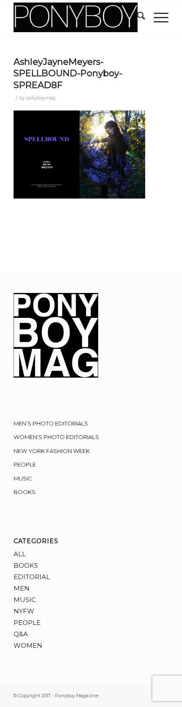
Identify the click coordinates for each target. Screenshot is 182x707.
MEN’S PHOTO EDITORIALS (51, 423)
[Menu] (156, 17)
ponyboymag (40, 98)
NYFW (24, 611)
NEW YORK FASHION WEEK (52, 450)
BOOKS (25, 492)
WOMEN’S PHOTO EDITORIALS (56, 437)
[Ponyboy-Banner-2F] (75, 17)
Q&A (21, 634)
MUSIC (23, 478)
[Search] (137, 17)
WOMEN (28, 645)
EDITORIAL (32, 577)
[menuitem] (137, 17)
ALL (20, 554)
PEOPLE (25, 464)
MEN (22, 588)
